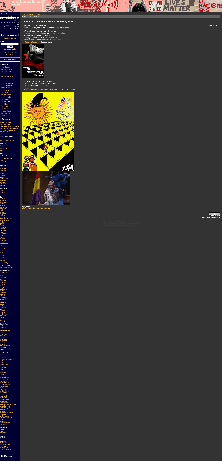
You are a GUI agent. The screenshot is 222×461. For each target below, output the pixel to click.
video (2, 150)
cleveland (3, 349)
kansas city (4, 364)
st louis (2, 411)
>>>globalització (6, 90)
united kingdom (5, 266)
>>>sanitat (4, 109)
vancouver (3, 180)
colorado (3, 351)
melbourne (4, 314)
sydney (2, 321)
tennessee (3, 414)
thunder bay (4, 179)
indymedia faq (5, 446)
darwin (2, 309)
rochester (3, 398)
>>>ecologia (5, 81)
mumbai (3, 327)
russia (2, 257)
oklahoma (3, 389)
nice (1, 245)
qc (1, 194)
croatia (2, 215)
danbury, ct (4, 352)
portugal (3, 254)
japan (2, 190)
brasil (2, 276)
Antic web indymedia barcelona (10, 53)
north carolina (5, 384)
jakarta (2, 311)
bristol (2, 212)
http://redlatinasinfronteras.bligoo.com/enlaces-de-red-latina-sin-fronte (49, 89)
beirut (2, 429)
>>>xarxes (4, 116)
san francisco (4, 403)
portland (3, 394)
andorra (3, 200)
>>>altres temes (6, 69)
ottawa (2, 175)
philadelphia (4, 391)
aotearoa (3, 306)
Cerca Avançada (10, 49)
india (2, 326)
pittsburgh (3, 393)
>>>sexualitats (6, 111)
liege (2, 235)
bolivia (2, 274)
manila (2, 192)
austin (2, 337)
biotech (2, 438)
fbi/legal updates (6, 444)
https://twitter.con (31, 42)
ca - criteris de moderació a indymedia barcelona (9, 129)
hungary (3, 227)
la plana (3, 234)
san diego (3, 401)
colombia (3, 281)
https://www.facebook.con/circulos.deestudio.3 (43, 40)
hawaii (2, 356)
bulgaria (3, 214)
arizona (2, 332)
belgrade (3, 210)
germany (3, 224)
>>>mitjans (4, 104)
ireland (2, 229)
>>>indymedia (6, 97)
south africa (4, 162)
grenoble (3, 225)
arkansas (3, 334)
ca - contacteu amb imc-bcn (9, 126)
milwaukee (4, 374)
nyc (1, 388)
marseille (3, 240)
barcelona (3, 207)
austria (2, 205)
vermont (3, 421)
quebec (2, 177)
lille (1, 237)
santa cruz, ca (5, 408)
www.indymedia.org (7, 140)
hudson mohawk (6, 359)
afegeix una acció (10, 38)
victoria (2, 182)
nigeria (2, 160)
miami (2, 371)
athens (2, 204)
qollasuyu (3, 289)
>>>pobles (4, 106)
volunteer (3, 453)
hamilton (3, 169)
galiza (2, 222)
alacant (2, 199)
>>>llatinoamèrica (7, 102)
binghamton (4, 341)
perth (2, 317)
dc (1, 354)
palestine (3, 433)
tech (1, 451)
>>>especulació (6, 85)
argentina (3, 272)
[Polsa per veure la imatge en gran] (48, 170)
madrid (2, 239)
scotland (3, 259)
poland (2, 252)
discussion (4, 443)
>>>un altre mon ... (7, 113)
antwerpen (4, 202)
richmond (3, 396)
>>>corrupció (5, 74)
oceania (3, 316)
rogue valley (4, 399)
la (0, 366)
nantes (2, 242)
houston (3, 357)
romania (3, 255)
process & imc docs (7, 449)
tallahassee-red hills (7, 413)
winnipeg (3, 185)
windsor (3, 184)
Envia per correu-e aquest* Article (34, 14)
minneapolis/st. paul (7, 376)
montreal (3, 172)
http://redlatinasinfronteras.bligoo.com (36, 208)
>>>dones (4, 78)
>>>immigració (6, 95)
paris (2, 250)
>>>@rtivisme (5, 67)
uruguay (3, 297)
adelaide (3, 304)
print (1, 145)
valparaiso (3, 299)
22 (15, 26)
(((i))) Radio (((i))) (10, 59)
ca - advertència (5, 125)
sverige (2, 260)
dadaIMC (3, 458)
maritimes (3, 170)
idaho (2, 361)
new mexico (4, 381)
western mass (5, 423)
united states (4, 416)
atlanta (2, 336)
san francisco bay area (8, 404)
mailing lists (4, 448)
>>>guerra (4, 92)
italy (1, 232)
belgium (3, 209)
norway (2, 247)
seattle (2, 409)
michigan (3, 373)
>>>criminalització (7, 76)
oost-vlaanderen (6, 249)
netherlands (4, 244)
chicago (3, 347)
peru (1, 286)
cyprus (2, 217)
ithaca (2, 363)
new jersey (4, 379)
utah (1, 419)
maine (2, 369)
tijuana (2, 296)
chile (1, 279)
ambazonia (4, 155)
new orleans (4, 383)
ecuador (3, 282)
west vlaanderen (6, 267)
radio (2, 147)
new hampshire (5, 378)
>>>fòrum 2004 (6, 88)
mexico (2, 284)
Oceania (3, 302)
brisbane (3, 307)
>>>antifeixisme (6, 72)
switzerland (4, 262)
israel (2, 431)
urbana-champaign (6, 418)
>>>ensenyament (7, 83)
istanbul (3, 230)
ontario (2, 174)
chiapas (3, 277)
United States (5, 331)
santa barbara (5, 406)
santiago (3, 292)
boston (2, 342)
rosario (2, 291)
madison (3, 368)
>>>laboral (4, 99)
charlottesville (5, 346)
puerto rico (4, 287)
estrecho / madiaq (6, 158)
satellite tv (3, 148)
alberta (2, 167)
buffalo (2, 344)
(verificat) (66, 28)
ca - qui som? (5, 132)
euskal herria (4, 220)
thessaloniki (4, 264)
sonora (2, 294)
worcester (3, 424)
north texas (4, 386)
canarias (3, 157)
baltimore (3, 339)
